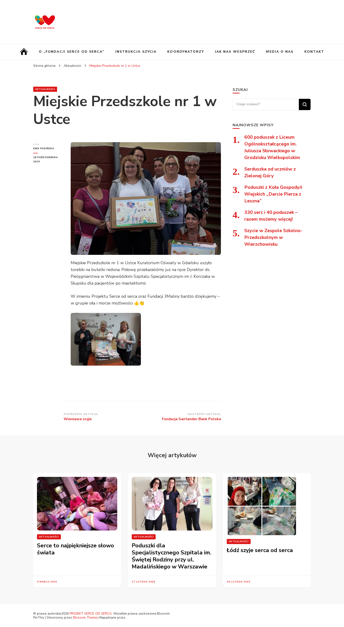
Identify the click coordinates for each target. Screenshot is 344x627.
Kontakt (314, 51)
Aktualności (45, 89)
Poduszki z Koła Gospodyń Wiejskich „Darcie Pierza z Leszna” (273, 194)
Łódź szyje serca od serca (260, 550)
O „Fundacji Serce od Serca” (72, 51)
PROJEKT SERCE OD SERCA (91, 613)
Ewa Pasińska (43, 148)
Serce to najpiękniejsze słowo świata (75, 549)
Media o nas (279, 51)
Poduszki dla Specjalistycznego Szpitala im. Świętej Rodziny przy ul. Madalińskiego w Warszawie (171, 556)
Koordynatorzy (185, 51)
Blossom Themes (86, 617)
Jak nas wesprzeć (235, 51)
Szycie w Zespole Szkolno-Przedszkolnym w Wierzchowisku (273, 237)
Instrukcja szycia (136, 51)
